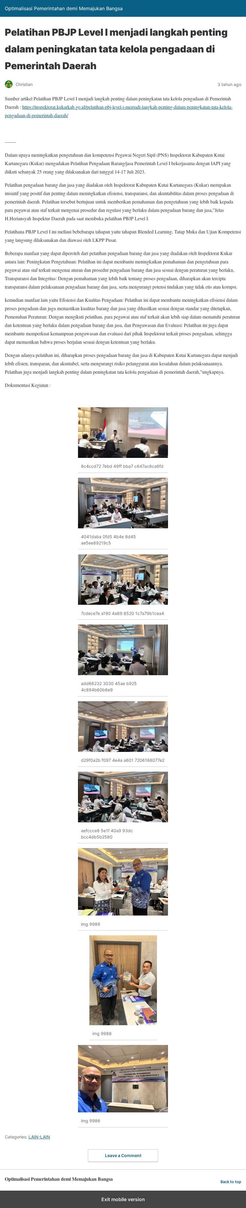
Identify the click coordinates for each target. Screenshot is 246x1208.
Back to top (230, 1182)
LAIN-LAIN (39, 1136)
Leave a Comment (123, 1155)
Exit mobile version (123, 1199)
